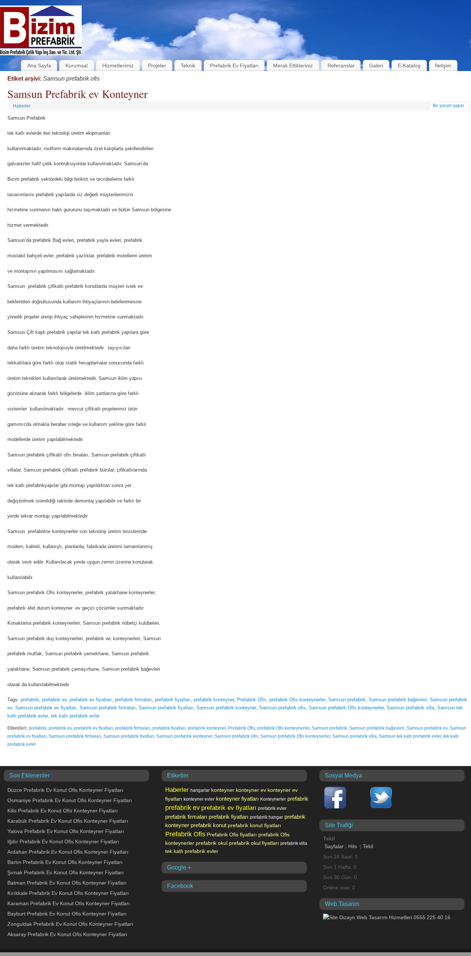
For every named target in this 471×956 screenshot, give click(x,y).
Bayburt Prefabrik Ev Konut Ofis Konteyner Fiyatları (67, 914)
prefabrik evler (272, 808)
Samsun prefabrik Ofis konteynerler (346, 707)
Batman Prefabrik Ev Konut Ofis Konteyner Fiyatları (67, 883)
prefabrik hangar (266, 817)
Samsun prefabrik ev (427, 728)
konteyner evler (199, 799)
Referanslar (341, 65)
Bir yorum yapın (448, 105)
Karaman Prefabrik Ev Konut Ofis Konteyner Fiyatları (68, 903)
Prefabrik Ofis (251, 699)
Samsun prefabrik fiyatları (166, 707)
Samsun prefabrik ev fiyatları (46, 707)
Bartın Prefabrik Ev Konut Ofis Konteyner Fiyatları (65, 862)
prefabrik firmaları (133, 699)
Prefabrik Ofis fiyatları (232, 834)
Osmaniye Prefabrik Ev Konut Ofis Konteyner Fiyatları (69, 800)
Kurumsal (76, 65)
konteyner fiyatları (237, 799)
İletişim (443, 65)
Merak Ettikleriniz (293, 65)
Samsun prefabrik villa (410, 707)
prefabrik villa (293, 843)
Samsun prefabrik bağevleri (398, 699)
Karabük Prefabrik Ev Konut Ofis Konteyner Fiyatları (67, 821)
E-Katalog (409, 65)
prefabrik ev (54, 699)
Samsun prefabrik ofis (282, 707)
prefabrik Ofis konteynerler (297, 699)
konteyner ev (251, 790)
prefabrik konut (208, 825)
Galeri (376, 65)
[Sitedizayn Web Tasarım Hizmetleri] (386, 917)
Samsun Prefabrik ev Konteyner (77, 93)
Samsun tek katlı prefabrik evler (410, 736)
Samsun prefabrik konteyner (226, 707)
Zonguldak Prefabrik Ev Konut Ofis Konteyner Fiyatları (70, 924)
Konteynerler (273, 799)
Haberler (22, 106)
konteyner (222, 790)
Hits (353, 846)
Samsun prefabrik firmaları (107, 707)
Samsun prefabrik (347, 699)
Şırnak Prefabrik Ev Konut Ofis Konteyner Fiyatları (65, 872)
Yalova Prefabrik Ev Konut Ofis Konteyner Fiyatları (65, 831)
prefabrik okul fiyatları (254, 843)
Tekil (368, 846)
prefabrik (30, 699)
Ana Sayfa (39, 65)
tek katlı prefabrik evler (75, 716)
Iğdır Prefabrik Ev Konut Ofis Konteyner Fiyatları (63, 841)
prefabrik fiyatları (173, 699)
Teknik (188, 65)
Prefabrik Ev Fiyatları (234, 65)
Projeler (157, 65)
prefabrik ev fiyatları (91, 699)
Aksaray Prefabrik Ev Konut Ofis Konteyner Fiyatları (67, 934)
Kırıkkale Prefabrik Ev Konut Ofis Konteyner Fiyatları (68, 893)
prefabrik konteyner (214, 699)
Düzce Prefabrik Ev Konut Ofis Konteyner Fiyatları (65, 790)
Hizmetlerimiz (118, 65)
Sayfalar (334, 846)
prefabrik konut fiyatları (254, 825)
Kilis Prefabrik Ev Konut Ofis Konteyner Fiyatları (62, 811)
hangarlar (200, 790)
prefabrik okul (211, 843)
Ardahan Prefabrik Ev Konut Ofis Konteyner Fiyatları (67, 852)
